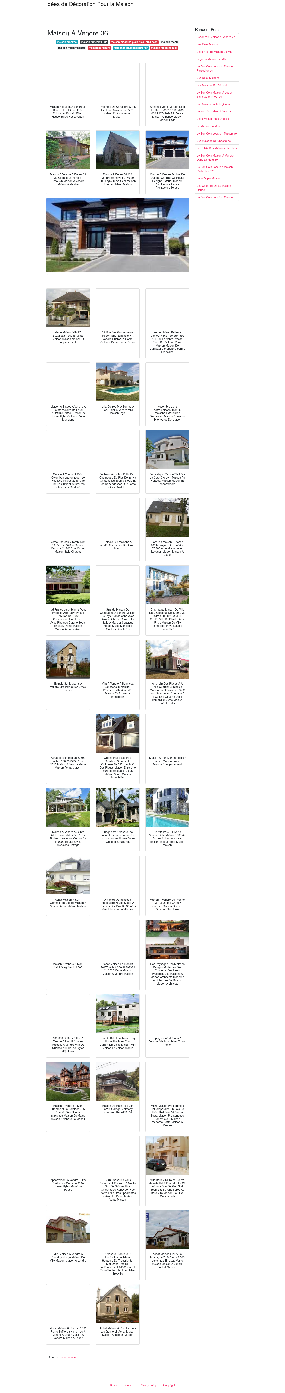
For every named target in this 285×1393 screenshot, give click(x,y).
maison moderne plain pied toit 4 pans (134, 42)
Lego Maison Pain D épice (213, 119)
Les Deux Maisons (208, 78)
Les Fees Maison (207, 44)
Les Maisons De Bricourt (212, 85)
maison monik (169, 42)
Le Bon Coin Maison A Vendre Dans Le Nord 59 (215, 157)
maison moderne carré (71, 48)
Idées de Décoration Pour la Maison (90, 3)
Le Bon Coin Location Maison (215, 197)
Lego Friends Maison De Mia (214, 51)
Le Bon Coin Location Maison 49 (217, 133)
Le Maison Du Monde (210, 126)
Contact (128, 1385)
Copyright (169, 1385)
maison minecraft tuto (94, 42)
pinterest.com (68, 1357)
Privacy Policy (148, 1385)
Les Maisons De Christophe (214, 141)
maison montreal (67, 42)
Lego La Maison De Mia (211, 59)
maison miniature (99, 48)
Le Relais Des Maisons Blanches (217, 148)
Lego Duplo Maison (209, 178)
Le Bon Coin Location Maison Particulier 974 (215, 169)
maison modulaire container (131, 48)
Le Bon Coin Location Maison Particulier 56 (215, 68)
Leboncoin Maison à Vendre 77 (216, 37)
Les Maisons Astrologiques (213, 104)
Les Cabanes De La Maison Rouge (214, 188)
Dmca (113, 1385)
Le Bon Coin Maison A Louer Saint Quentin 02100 (214, 94)
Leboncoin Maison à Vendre (214, 111)
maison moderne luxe (164, 48)
